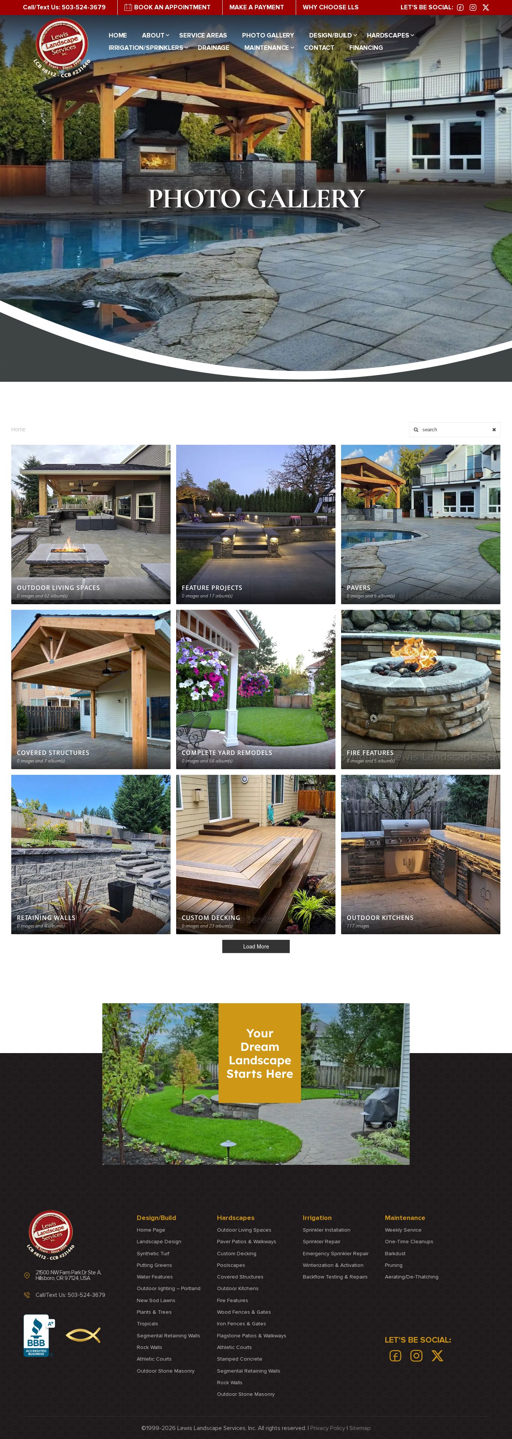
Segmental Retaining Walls (168, 1335)
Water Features (155, 1277)
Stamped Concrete (239, 1359)
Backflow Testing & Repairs (335, 1277)
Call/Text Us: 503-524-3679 (64, 7)
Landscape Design (159, 1242)
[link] (460, 7)
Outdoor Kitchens (238, 1289)
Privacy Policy (327, 1428)
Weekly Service (403, 1230)
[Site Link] (62, 48)
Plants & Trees (154, 1312)
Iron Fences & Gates (241, 1324)
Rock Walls (149, 1347)
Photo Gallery (268, 35)
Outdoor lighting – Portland (169, 1289)
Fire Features (232, 1300)
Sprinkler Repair (321, 1242)
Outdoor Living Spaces (244, 1230)
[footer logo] (51, 1235)
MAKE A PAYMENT (256, 7)
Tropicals (147, 1324)
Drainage (213, 48)
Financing (366, 48)
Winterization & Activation (333, 1265)
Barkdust (395, 1253)
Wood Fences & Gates (244, 1312)
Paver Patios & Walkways (246, 1242)
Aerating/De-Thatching (412, 1277)
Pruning (394, 1265)
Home (118, 35)
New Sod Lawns (156, 1300)
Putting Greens (154, 1265)
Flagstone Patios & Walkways (251, 1335)
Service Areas (203, 35)
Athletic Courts (154, 1359)
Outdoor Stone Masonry (166, 1371)
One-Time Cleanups (409, 1242)
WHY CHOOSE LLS (331, 7)
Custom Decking (236, 1253)
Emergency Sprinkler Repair (335, 1253)
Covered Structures (240, 1277)
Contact (319, 48)
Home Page (151, 1230)
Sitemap (360, 1428)
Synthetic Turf (153, 1253)
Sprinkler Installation (326, 1230)
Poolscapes (231, 1265)
